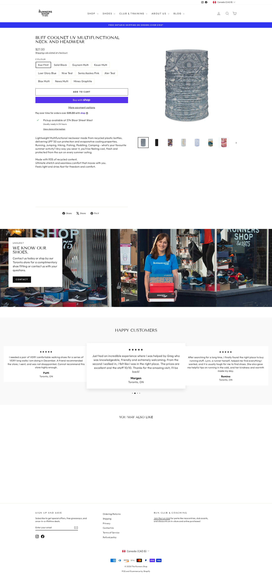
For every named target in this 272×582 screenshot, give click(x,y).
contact (22, 279)
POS (124, 571)
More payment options (81, 107)
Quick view (59, 470)
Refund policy (110, 537)
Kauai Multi (100, 65)
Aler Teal (110, 73)
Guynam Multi (80, 65)
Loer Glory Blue (47, 73)
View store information (54, 129)
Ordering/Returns (111, 514)
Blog (178, 13)
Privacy (106, 523)
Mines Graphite (83, 81)
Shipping (39, 52)
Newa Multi (61, 81)
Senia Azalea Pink (88, 73)
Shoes (108, 13)
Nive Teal (67, 73)
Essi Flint (43, 65)
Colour (40, 59)
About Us (159, 13)
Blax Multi (44, 81)
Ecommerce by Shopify (140, 571)
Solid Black (60, 65)
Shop (92, 13)
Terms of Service (111, 532)
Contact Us (108, 528)
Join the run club (162, 518)
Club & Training (132, 13)
